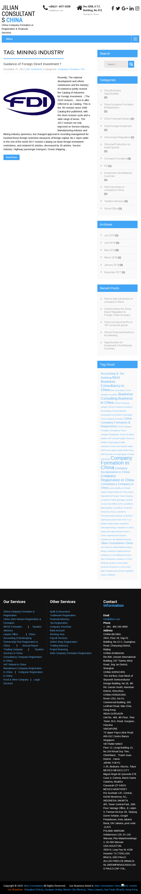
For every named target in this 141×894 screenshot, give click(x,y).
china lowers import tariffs (117, 450)
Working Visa (57, 634)
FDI (83, 69)
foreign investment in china (122, 528)
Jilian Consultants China (117, 543)
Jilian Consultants (34, 885)
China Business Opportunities (112, 92)
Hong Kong (131, 889)
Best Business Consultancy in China (112, 383)
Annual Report (30, 645)
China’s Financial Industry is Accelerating (119, 334)
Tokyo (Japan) (95, 889)
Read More (11, 157)
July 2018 (109, 235)
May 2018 (109, 250)
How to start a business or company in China (118, 300)
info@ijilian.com (56, 10)
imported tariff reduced (116, 535)
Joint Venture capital (109, 547)
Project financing (59, 649)
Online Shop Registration (63, 641)
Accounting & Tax (112, 373)
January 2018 (111, 265)
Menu (9, 38)
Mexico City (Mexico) (74, 889)
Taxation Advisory (114, 201)
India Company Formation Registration (71, 653)
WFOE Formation (12, 626)
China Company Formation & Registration (119, 106)
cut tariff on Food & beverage (113, 500)
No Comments (34, 69)
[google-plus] (125, 8)
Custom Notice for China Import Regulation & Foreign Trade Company (117, 312)
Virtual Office (111, 208)
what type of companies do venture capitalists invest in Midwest (117, 571)
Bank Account (57, 630)
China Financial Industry (117, 118)
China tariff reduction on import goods (117, 146)
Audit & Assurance (60, 611)
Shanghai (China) (33, 889)
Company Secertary (60, 626)
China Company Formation (112, 419)
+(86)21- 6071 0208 (59, 6)
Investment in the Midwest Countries (118, 174)
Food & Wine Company (16, 679)
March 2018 (110, 257)
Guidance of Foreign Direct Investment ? (32, 64)
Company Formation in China (116, 462)
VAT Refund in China (14, 664)
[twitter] (118, 8)
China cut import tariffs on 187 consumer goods (118, 324)
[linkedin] (131, 8)
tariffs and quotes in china (111, 563)
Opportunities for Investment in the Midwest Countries (118, 345)
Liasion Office (10, 634)
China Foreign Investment (118, 126)
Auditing (106, 377)
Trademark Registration (63, 615)
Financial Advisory (59, 619)
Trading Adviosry (59, 645)
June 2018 (109, 242)
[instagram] (137, 8)
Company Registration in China (117, 478)
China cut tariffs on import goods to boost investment (117, 442)
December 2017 (112, 272)
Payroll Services (58, 638)
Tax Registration (59, 623)
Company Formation (68, 69)
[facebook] (112, 8)
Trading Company (13, 649)
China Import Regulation (117, 137)
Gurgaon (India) (53, 889)
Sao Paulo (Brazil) (114, 889)
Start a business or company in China (114, 188)
